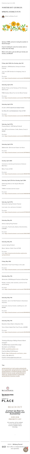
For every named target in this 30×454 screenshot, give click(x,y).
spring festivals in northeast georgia (12, 371)
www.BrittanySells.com (12, 349)
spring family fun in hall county (10, 368)
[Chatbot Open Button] (25, 449)
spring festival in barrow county (14, 372)
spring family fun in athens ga (20, 370)
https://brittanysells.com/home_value (16, 353)
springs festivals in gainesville (16, 374)
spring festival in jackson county (11, 376)
